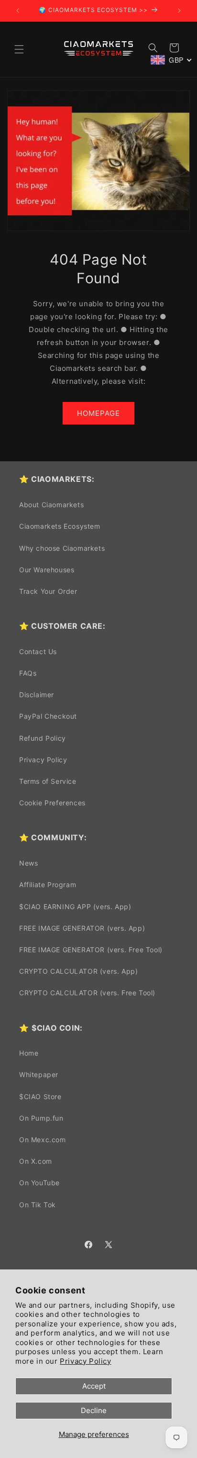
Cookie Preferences (52, 803)
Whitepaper (38, 1074)
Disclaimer (36, 694)
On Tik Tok (37, 1205)
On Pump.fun (41, 1118)
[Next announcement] (179, 10)
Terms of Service (48, 781)
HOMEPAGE (98, 413)
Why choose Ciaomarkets (62, 548)
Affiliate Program (47, 884)
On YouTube (39, 1183)
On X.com (35, 1161)
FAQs (27, 673)
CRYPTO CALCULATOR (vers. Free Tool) (87, 993)
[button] (19, 49)
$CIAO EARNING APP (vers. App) (75, 906)
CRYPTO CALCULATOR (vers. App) (78, 971)
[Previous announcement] (17, 10)
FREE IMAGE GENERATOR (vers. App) (82, 928)
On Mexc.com (42, 1139)
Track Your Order (48, 591)
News (28, 863)
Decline (94, 1410)
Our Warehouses (46, 570)
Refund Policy (42, 738)
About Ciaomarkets (51, 505)
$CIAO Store (40, 1096)
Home (28, 1053)
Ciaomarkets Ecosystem (59, 526)
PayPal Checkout (48, 716)
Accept (94, 1386)
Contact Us (38, 651)
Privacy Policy (85, 1361)
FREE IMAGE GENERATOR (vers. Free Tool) (91, 950)
